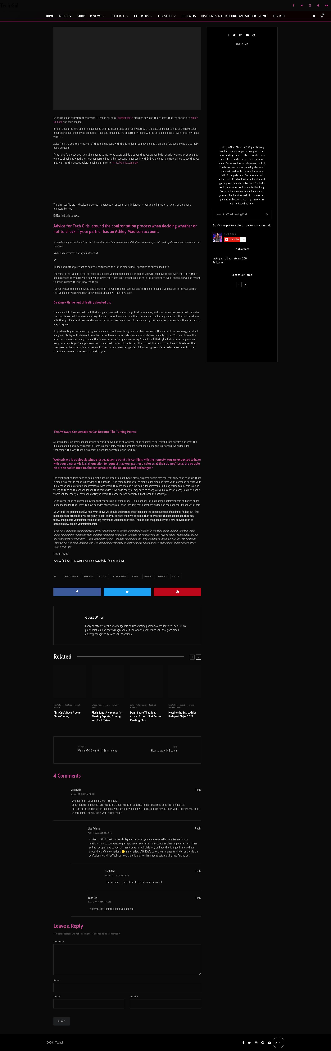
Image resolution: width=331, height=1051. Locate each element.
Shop (81, 16)
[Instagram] (310, 5)
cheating (103, 577)
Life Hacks (141, 16)
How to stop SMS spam (164, 748)
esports (144, 705)
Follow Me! (218, 262)
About (63, 16)
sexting (176, 577)
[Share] (77, 592)
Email (56, 996)
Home (50, 16)
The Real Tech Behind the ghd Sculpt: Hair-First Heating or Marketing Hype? (246, 297)
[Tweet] (127, 592)
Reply (198, 790)
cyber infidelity (120, 577)
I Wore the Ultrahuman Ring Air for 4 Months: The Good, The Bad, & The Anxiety (250, 315)
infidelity (162, 577)
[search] (267, 214)
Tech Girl (9, 5)
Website (134, 996)
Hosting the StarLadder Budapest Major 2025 (182, 714)
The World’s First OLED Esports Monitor (247, 351)
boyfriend (89, 577)
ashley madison (72, 577)
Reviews (96, 16)
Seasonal (139, 67)
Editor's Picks (117, 67)
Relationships (129, 67)
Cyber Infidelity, (125, 118)
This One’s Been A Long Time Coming (67, 714)
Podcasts (189, 16)
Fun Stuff (165, 16)
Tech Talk (118, 16)
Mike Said (76, 790)
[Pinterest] (318, 5)
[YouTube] (326, 5)
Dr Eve (135, 577)
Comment (58, 941)
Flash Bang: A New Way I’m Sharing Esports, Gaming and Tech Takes (107, 716)
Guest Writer (94, 617)
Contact (279, 16)
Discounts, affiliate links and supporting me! (234, 16)
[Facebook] (293, 5)
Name (57, 980)
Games (179, 707)
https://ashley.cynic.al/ (125, 162)
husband (148, 577)
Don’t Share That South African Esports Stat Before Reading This (145, 716)
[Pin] (177, 592)
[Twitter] (301, 5)
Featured (68, 705)
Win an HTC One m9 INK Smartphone (97, 748)
